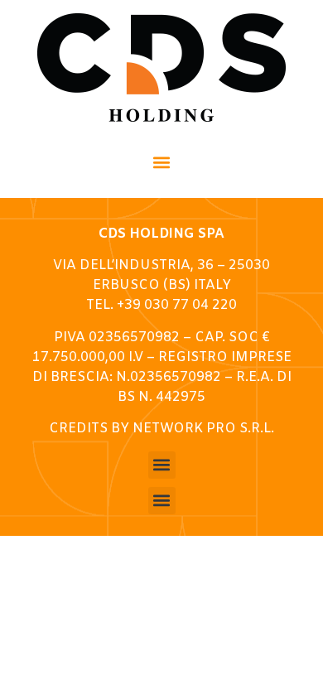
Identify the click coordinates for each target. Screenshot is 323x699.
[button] (162, 162)
